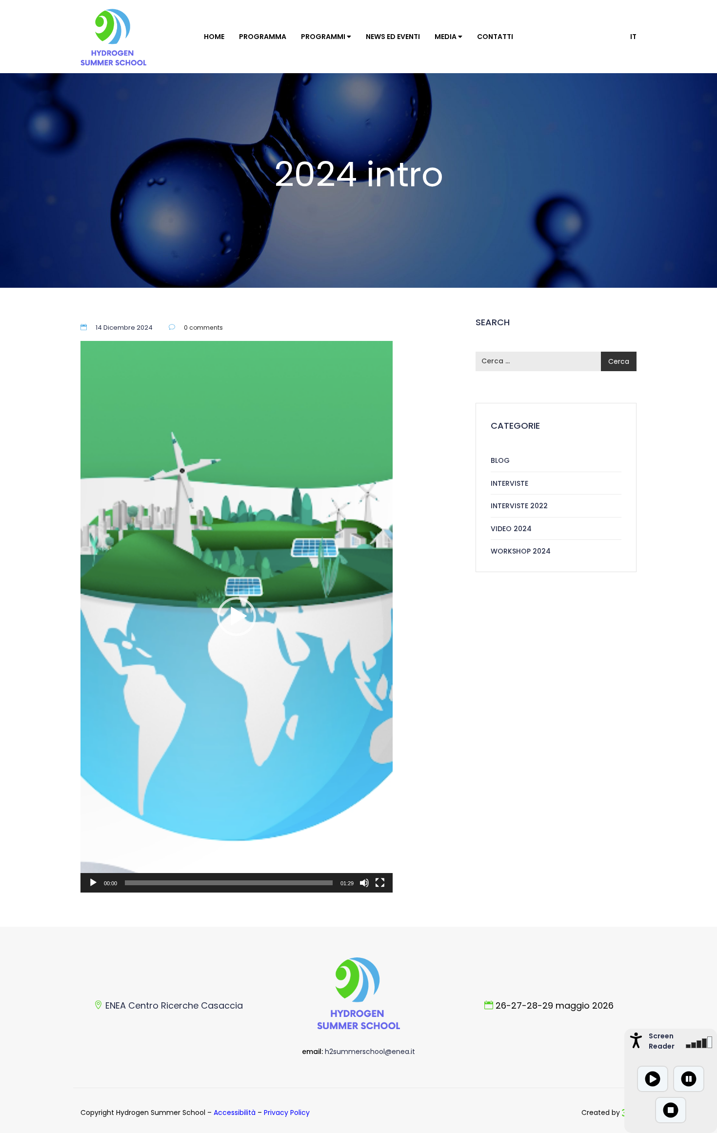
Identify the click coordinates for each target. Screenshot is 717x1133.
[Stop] (670, 1110)
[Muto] (364, 883)
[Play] (93, 883)
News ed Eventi (393, 36)
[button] (236, 616)
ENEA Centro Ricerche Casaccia (174, 1005)
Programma (262, 36)
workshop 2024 (521, 551)
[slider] (229, 882)
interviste (509, 483)
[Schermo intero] (380, 883)
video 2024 (131, 210)
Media (446, 36)
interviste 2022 (519, 506)
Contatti (495, 36)
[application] (236, 617)
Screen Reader (660, 1041)
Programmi (324, 36)
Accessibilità (235, 1112)
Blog (500, 460)
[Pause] (688, 1079)
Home (214, 36)
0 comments (203, 327)
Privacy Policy (287, 1112)
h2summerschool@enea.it (370, 1051)
